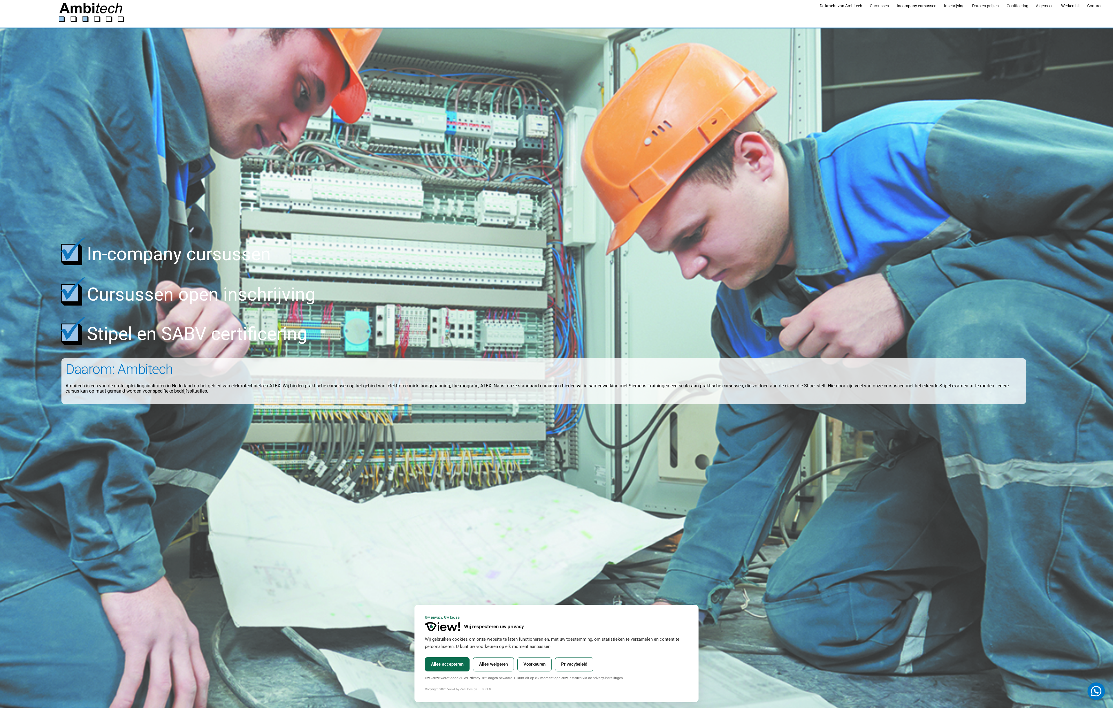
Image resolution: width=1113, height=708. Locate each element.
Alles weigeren (493, 664)
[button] (1096, 691)
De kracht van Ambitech (841, 5)
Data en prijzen (985, 5)
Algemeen (1045, 5)
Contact (1094, 5)
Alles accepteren (447, 664)
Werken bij (1070, 5)
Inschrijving (954, 5)
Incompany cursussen (916, 5)
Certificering (1017, 5)
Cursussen (879, 5)
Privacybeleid (574, 664)
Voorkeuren (534, 664)
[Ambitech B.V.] (91, 19)
